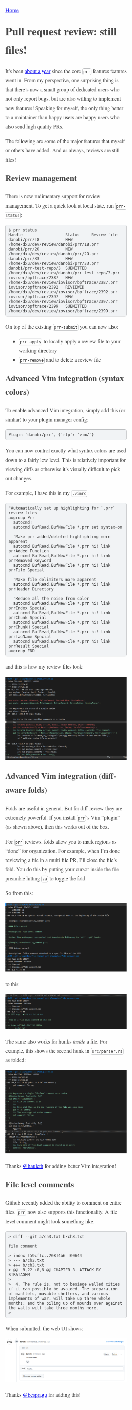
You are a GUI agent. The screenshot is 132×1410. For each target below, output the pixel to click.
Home (12, 10)
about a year (37, 70)
